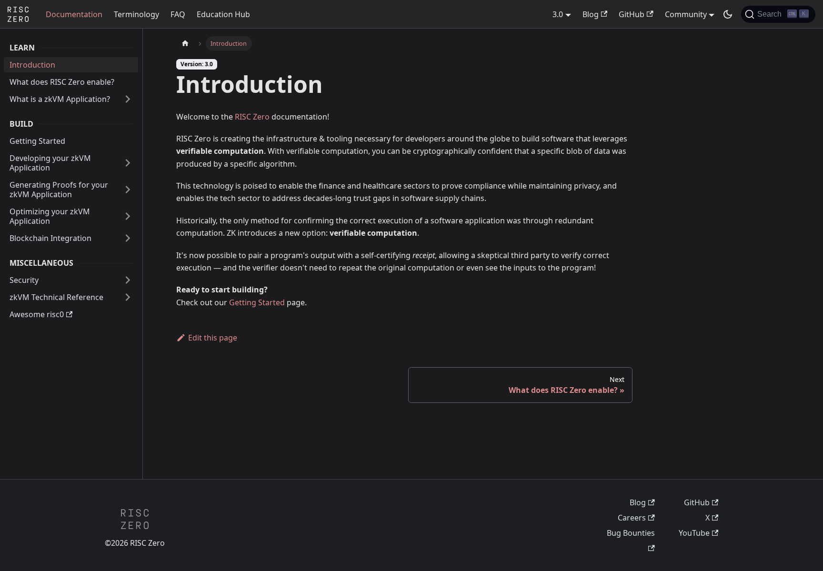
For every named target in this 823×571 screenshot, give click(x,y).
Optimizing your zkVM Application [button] (50, 216)
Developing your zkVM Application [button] (50, 163)
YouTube (694, 533)
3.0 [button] (557, 14)
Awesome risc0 (37, 314)
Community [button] (686, 14)
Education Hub (223, 14)
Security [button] (24, 280)
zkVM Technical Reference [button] (56, 297)
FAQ (178, 14)
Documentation (74, 14)
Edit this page (212, 337)
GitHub (631, 14)
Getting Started (37, 141)
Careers (632, 517)
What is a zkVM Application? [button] (60, 99)
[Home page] (185, 43)
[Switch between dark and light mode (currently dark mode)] (727, 14)
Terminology (136, 14)
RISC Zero (252, 116)
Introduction (32, 65)
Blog (590, 14)
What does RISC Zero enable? (62, 82)
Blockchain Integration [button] (50, 238)
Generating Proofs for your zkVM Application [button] (59, 190)
